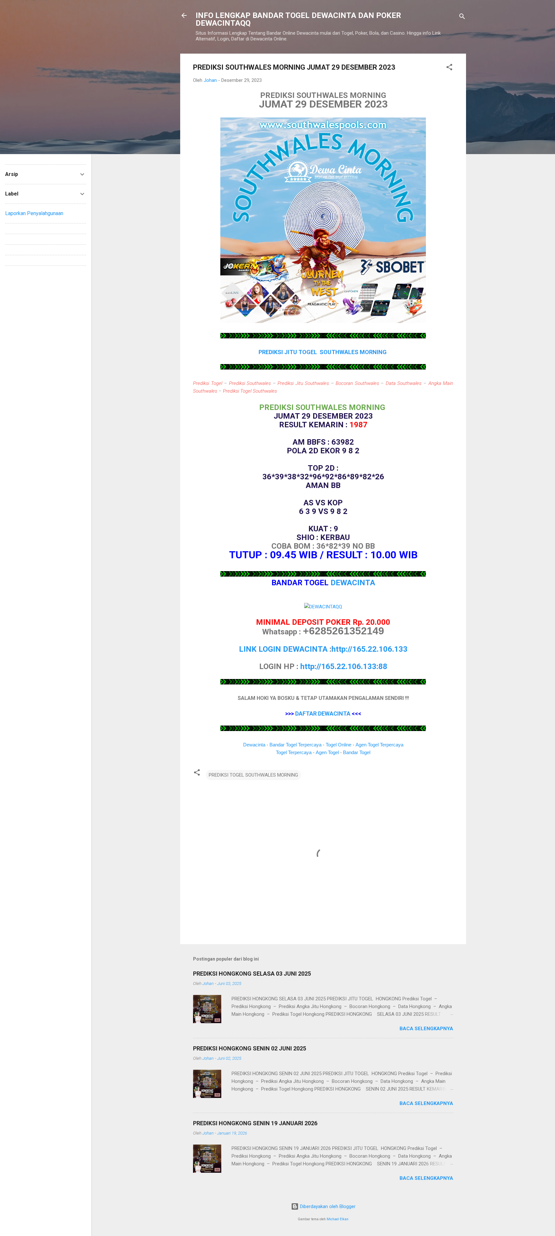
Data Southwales (404, 383)
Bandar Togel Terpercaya (295, 744)
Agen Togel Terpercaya (379, 744)
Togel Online (338, 744)
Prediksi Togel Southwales (250, 391)
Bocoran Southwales (357, 383)
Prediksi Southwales (250, 383)
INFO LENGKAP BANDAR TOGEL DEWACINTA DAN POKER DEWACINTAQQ (298, 19)
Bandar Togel (356, 752)
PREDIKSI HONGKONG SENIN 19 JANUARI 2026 (255, 1123)
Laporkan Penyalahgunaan (34, 213)
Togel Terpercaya (294, 752)
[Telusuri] (462, 17)
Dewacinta (254, 744)
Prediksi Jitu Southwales (303, 383)
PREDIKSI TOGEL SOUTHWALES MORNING (253, 775)
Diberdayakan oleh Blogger (327, 1206)
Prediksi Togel (207, 383)
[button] (449, 68)
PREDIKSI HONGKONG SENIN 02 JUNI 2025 (249, 1048)
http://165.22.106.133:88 (343, 666)
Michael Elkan (337, 1219)
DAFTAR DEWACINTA (322, 713)
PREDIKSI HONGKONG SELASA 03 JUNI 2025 (252, 973)
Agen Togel (327, 752)
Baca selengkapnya (426, 1028)
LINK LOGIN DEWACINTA (283, 649)
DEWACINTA (352, 582)
